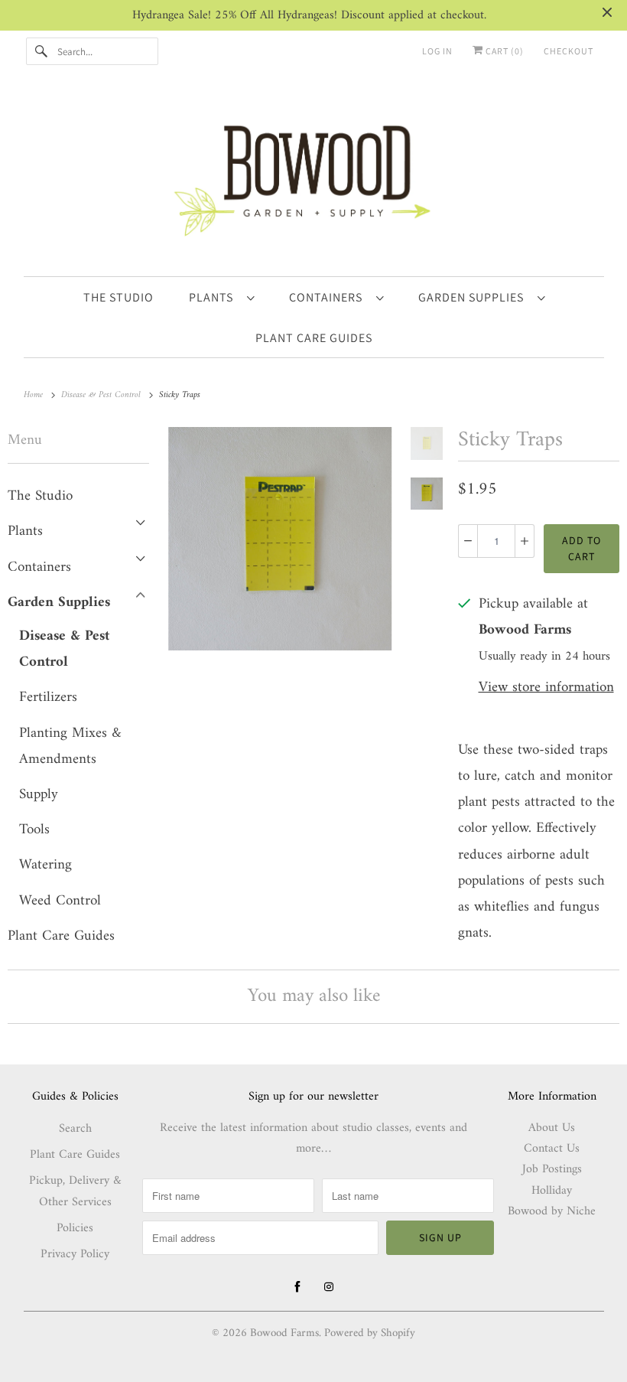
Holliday (551, 1190)
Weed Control (60, 901)
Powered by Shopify (369, 1333)
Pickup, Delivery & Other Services (75, 1192)
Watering (45, 865)
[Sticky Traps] (279, 538)
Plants (214, 297)
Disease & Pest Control (64, 649)
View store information (546, 688)
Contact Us (552, 1148)
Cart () (503, 51)
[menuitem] (221, 297)
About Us (551, 1128)
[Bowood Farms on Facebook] (297, 1287)
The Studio (40, 496)
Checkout (568, 51)
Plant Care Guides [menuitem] (313, 338)
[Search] (41, 51)
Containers (329, 297)
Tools (34, 830)
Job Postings (552, 1169)
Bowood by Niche (552, 1211)
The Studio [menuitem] (118, 297)
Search (75, 1128)
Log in (437, 51)
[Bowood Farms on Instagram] (329, 1287)
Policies (75, 1228)
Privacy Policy (75, 1254)
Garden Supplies (474, 297)
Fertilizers (48, 697)
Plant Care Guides (61, 936)
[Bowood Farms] (314, 178)
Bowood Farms (284, 1333)
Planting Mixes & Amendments (70, 746)
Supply (38, 794)
